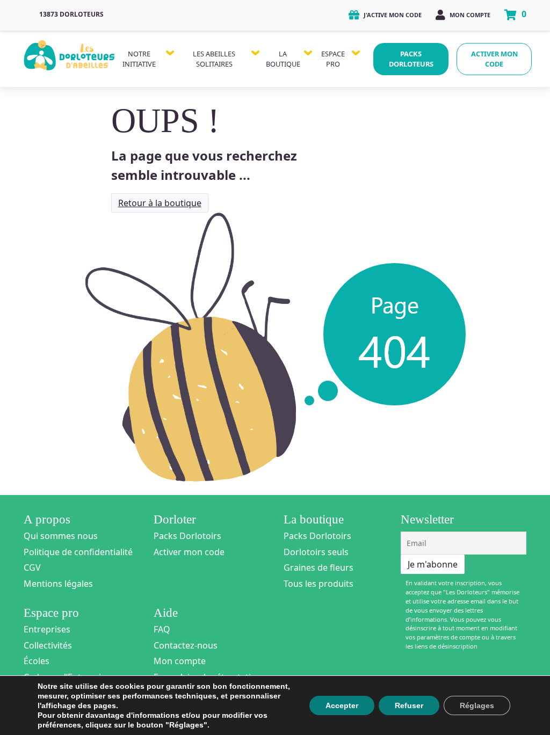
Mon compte (469, 15)
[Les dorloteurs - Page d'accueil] (69, 53)
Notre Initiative (139, 59)
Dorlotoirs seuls (316, 552)
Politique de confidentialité (78, 552)
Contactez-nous (186, 645)
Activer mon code (494, 59)
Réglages (477, 705)
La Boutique (283, 59)
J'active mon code (392, 15)
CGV (32, 567)
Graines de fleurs (318, 567)
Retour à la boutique (159, 203)
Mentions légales (58, 584)
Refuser (409, 705)
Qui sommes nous (61, 536)
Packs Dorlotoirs (187, 536)
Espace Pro (333, 59)
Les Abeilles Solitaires (214, 59)
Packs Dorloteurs (411, 59)
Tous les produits (318, 584)
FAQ (162, 629)
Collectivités (48, 645)
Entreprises (47, 629)
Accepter (341, 705)
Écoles (36, 661)
